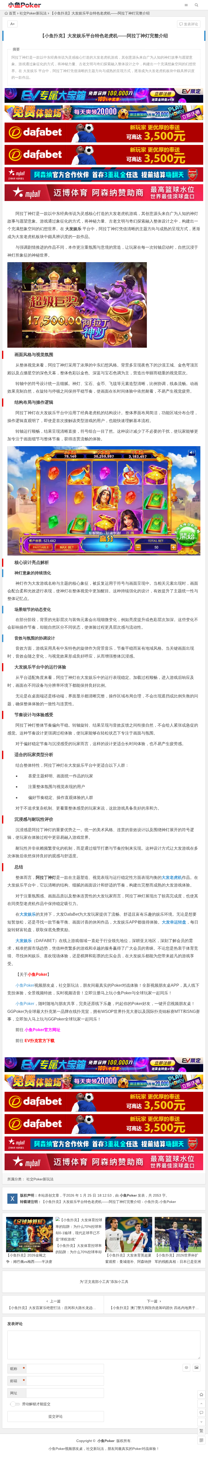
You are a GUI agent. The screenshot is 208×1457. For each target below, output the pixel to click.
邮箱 (17, 1381)
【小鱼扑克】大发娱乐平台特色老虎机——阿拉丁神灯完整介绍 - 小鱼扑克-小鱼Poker (108, 1202)
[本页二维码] (201, 1440)
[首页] (201, 1395)
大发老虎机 (172, 877)
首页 (12, 13)
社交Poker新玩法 (33, 13)
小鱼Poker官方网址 (42, 1030)
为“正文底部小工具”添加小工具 (104, 1282)
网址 (13, 1393)
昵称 (17, 1368)
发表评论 (190, 24)
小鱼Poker (24, 985)
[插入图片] (196, 1367)
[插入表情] (186, 1367)
